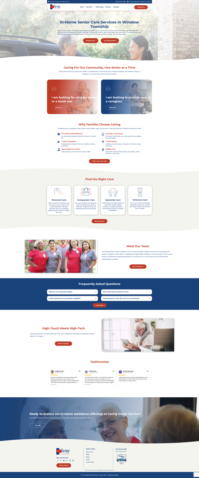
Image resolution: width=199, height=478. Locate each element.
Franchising (90, 462)
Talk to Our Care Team (99, 161)
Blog (87, 454)
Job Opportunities (110, 40)
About (82, 7)
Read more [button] (54, 384)
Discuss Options (63, 343)
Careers (116, 7)
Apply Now (112, 107)
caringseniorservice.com (91, 475)
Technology (99, 7)
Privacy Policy (102, 475)
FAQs (87, 459)
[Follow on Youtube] (64, 460)
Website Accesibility (113, 475)
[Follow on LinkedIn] (70, 460)
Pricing (107, 7)
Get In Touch (63, 465)
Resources (89, 452)
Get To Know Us (138, 266)
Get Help (38, 425)
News (88, 457)
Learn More (99, 305)
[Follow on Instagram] (73, 460)
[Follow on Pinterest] (67, 460)
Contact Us (141, 7)
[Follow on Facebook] (57, 460)
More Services (99, 221)
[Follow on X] (60, 460)
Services (89, 7)
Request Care (90, 40)
